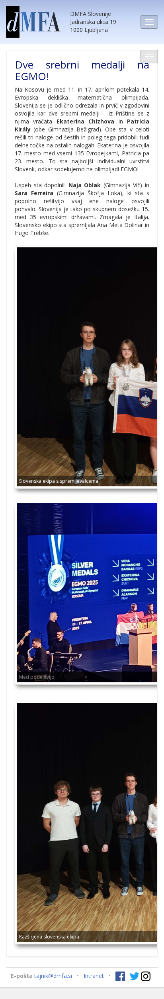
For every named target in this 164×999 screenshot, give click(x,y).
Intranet (94, 975)
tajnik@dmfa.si (53, 975)
